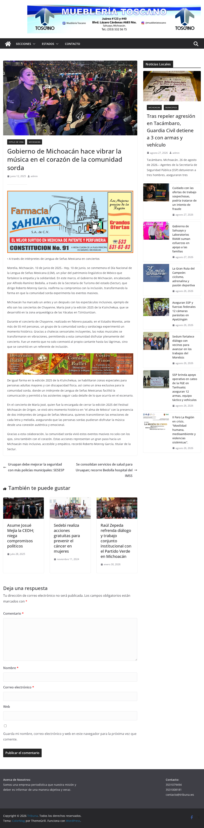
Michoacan (34, 142)
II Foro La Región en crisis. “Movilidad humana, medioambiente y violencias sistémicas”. (184, 429)
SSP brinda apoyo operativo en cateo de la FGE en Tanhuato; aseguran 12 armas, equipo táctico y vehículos (184, 387)
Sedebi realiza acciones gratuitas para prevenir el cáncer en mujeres (67, 538)
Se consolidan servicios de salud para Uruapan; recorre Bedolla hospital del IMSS (104, 470)
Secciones (23, 44)
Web (6, 706)
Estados (48, 44)
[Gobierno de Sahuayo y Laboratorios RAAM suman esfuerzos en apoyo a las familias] (156, 242)
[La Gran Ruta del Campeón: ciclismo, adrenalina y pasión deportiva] (156, 280)
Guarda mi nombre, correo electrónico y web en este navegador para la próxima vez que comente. (69, 737)
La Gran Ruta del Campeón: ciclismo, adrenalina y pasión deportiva (183, 277)
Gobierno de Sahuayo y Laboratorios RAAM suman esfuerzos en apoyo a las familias (181, 238)
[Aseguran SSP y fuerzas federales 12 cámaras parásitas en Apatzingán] (156, 314)
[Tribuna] (8, 44)
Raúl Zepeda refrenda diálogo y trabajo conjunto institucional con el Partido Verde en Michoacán (116, 541)
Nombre (11, 668)
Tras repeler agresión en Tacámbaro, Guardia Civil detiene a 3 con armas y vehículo (171, 130)
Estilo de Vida (16, 142)
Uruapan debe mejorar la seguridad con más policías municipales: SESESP (36, 467)
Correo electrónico (18, 687)
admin (34, 176)
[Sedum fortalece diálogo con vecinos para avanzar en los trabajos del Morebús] (156, 350)
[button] (33, 44)
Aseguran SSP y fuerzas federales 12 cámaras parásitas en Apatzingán (184, 311)
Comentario (13, 613)
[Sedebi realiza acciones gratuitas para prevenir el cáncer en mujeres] (70, 500)
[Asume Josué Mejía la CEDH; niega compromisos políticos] (23, 500)
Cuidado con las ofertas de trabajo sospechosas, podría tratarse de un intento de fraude (184, 198)
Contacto (72, 44)
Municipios (171, 107)
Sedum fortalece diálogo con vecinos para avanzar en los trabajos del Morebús (183, 347)
